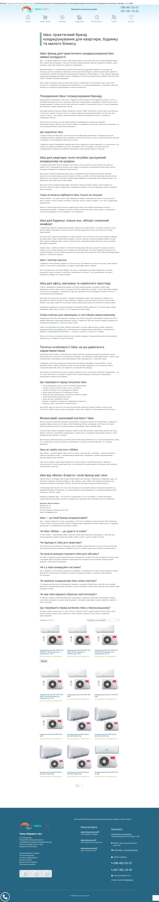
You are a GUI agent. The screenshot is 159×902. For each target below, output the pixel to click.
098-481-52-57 (130, 7)
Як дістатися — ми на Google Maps (126, 850)
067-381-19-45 (130, 11)
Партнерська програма (27, 864)
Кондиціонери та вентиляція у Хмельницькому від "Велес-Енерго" (50, 819)
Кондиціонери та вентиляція (121, 834)
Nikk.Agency (129, 880)
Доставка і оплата (25, 860)
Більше (44, 661)
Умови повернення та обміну (29, 853)
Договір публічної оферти (28, 862)
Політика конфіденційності (28, 857)
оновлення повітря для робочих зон (53, 329)
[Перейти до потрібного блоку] (5, 897)
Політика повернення (26, 855)
